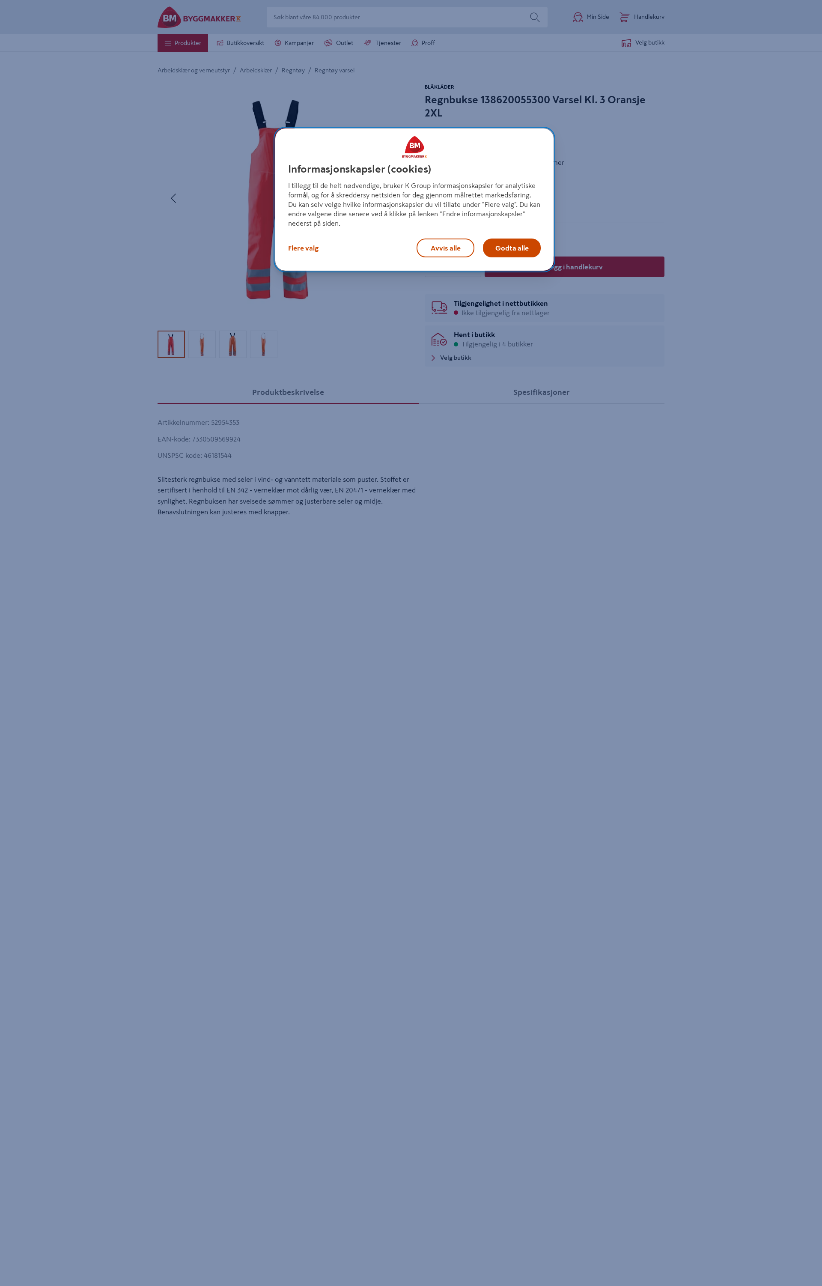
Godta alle (512, 248)
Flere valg (303, 248)
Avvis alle (446, 248)
